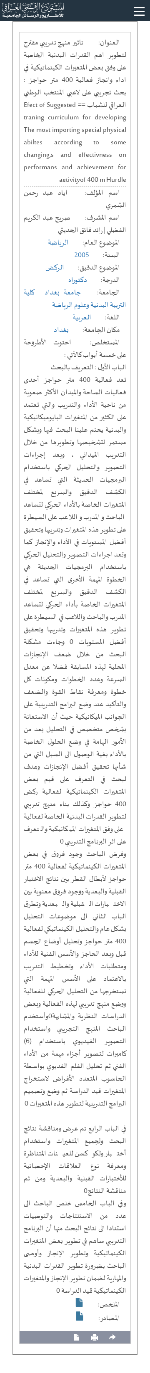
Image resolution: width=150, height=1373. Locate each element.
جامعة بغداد (63, 293)
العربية (81, 318)
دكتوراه (77, 280)
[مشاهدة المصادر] (80, 1316)
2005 (81, 255)
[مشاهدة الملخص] (79, 1302)
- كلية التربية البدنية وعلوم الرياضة (75, 299)
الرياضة (58, 243)
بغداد (61, 330)
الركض (54, 268)
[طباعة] (94, 1337)
